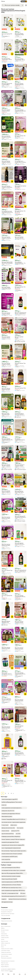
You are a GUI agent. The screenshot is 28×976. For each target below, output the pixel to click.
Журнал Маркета (5, 966)
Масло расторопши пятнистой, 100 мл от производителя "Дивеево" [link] (20, 544)
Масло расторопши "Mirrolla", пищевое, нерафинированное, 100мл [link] (6, 465)
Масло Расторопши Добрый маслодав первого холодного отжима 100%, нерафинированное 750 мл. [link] (7, 545)
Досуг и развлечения (5, 926)
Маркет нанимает (5, 964)
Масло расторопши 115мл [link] (20, 388)
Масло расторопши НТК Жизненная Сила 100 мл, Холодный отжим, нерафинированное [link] (20, 517)
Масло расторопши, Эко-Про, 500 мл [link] (20, 287)
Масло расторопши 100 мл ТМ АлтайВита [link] (7, 84)
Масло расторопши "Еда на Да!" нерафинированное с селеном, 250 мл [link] (20, 364)
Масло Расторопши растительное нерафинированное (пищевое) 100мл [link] (19, 726)
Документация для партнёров (7, 913)
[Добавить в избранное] (12, 15)
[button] (26, 5)
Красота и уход (4, 941)
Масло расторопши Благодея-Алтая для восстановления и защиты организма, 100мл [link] (7, 137)
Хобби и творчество (5, 943)
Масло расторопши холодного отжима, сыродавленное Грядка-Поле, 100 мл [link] (7, 162)
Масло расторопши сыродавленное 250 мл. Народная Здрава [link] (20, 596)
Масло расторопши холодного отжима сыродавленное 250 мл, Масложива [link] (20, 622)
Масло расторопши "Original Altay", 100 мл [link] (20, 59)
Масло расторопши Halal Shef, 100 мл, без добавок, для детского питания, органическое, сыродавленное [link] (7, 263)
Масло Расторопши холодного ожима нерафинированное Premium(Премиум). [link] (6, 110)
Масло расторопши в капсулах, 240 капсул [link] (6, 699)
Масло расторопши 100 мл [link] (7, 34)
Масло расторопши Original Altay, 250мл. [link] (6, 288)
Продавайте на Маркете (6, 911)
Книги (2, 946)
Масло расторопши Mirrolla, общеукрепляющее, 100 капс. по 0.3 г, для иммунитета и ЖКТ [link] (20, 337)
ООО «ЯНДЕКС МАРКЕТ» (10, 969)
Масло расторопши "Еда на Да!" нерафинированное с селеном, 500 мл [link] (7, 571)
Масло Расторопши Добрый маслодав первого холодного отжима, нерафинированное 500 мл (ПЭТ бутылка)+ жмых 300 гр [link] (20, 700)
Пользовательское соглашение (7, 961)
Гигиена (3, 931)
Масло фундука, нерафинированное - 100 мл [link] (20, 263)
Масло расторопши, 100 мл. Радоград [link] (7, 781)
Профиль (25, 974)
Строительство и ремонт (6, 954)
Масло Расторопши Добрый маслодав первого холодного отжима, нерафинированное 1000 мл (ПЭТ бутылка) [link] (7, 518)
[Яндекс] (11, 971)
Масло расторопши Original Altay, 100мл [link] (19, 34)
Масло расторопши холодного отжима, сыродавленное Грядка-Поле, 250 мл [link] (7, 364)
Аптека (2, 939)
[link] (9, 799)
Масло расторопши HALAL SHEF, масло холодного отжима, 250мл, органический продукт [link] (19, 492)
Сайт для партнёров (5, 915)
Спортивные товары (5, 950)
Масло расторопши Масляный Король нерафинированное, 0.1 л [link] (7, 754)
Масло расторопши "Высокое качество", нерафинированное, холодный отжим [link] (19, 238)
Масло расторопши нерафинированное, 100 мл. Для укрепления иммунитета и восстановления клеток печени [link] (7, 439)
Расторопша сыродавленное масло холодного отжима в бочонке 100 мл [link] (20, 439)
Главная (3, 974)
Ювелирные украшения (6, 958)
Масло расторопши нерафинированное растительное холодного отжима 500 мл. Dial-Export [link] (20, 84)
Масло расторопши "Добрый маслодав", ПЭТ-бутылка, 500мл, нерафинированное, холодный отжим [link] (20, 781)
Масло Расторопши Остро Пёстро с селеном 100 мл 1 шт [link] (20, 313)
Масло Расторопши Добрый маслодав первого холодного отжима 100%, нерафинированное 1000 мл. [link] (7, 727)
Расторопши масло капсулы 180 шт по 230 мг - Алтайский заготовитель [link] (20, 162)
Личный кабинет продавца (7, 909)
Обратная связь (4, 962)
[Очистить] (22, 5)
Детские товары (4, 956)
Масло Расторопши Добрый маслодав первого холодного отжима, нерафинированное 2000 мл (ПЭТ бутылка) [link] (20, 648)
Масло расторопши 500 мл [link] (7, 596)
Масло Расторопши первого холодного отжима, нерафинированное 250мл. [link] (6, 491)
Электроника (4, 933)
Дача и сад (3, 945)
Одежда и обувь (4, 935)
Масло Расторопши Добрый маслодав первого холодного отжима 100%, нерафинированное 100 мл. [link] (7, 389)
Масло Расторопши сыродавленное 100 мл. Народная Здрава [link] (20, 673)
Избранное (14, 974)
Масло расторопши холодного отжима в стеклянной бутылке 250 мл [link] (7, 238)
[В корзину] (12, 29)
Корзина (19, 974)
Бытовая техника (5, 930)
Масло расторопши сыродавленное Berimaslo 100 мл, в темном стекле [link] (20, 110)
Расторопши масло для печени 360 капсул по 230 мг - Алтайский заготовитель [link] (7, 212)
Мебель (2, 928)
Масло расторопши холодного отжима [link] (6, 313)
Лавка (8, 974)
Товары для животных (6, 952)
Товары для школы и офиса (7, 948)
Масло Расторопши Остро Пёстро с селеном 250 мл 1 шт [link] (20, 571)
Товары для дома (5, 937)
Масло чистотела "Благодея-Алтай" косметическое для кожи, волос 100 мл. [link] (7, 414)
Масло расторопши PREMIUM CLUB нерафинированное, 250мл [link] (6, 622)
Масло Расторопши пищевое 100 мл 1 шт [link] (19, 753)
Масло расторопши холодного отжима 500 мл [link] (7, 187)
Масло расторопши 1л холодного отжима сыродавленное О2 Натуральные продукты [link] (20, 465)
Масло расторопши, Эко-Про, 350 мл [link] (20, 136)
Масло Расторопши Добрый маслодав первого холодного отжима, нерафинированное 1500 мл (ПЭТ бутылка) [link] (7, 648)
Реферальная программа (6, 920)
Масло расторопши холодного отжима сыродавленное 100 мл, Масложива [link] (7, 337)
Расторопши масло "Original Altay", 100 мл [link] (7, 59)
